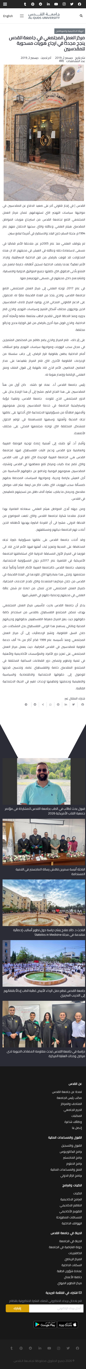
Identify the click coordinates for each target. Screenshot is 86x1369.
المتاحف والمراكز (71, 1103)
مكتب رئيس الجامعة (69, 1097)
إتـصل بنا (77, 1127)
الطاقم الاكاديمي (71, 1205)
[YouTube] (56, 4)
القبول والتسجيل (71, 1145)
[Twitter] (72, 4)
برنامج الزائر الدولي (71, 1175)
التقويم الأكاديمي (70, 1211)
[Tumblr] (25, 4)
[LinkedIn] (48, 4)
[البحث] (81, 15)
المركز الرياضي (73, 1259)
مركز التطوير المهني (69, 1283)
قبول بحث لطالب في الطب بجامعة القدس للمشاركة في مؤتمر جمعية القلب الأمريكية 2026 (45, 811)
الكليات (77, 1193)
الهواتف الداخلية (72, 1223)
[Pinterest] (33, 4)
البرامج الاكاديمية (71, 1199)
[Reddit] (40, 4)
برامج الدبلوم (74, 1163)
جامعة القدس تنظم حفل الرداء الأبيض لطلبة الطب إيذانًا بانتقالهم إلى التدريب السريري (44, 993)
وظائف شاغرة (73, 1121)
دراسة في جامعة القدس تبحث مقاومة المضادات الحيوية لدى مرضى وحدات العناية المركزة (46, 1053)
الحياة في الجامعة (70, 1241)
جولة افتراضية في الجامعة (65, 1247)
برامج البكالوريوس (71, 1151)
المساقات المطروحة (69, 1217)
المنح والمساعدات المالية (66, 1169)
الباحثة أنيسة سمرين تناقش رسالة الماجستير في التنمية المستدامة (50, 871)
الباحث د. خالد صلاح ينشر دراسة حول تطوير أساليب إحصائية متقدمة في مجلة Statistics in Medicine (49, 932)
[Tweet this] (74, 704)
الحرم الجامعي (73, 1109)
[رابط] (44, 15)
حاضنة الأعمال (73, 1277)
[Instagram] (64, 4)
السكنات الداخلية (71, 1265)
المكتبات (76, 1115)
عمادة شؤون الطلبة (69, 1271)
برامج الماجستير (72, 1157)
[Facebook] (79, 4)
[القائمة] (21, 16)
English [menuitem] (8, 16)
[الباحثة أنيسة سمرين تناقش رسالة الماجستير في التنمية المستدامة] (44, 820)
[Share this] (81, 704)
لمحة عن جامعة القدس (67, 1091)
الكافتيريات (75, 1253)
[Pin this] (58, 704)
